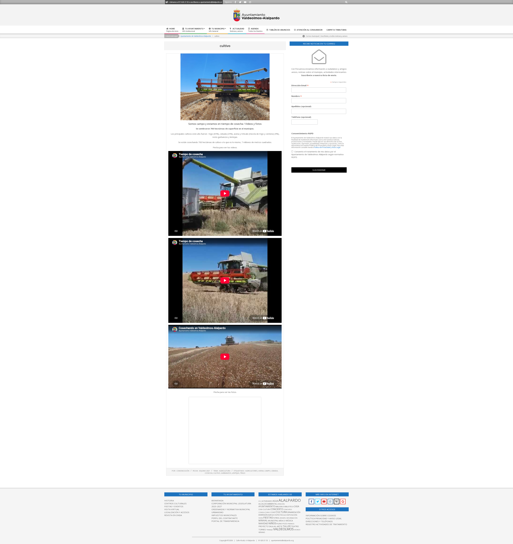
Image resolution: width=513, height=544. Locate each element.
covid (272, 512)
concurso (288, 509)
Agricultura (224, 471)
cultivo (216, 473)
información (291, 518)
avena (261, 471)
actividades (267, 501)
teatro (295, 526)
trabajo (269, 530)
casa (296, 506)
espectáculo (280, 515)
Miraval (263, 520)
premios (291, 524)
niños (272, 523)
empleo (271, 515)
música (289, 520)
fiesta (261, 518)
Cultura (281, 512)
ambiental (272, 504)
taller (287, 526)
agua (275, 500)
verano (262, 532)
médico (282, 520)
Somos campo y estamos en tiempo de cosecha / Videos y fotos (225, 123)
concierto (277, 509)
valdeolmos (283, 529)
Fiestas (268, 517)
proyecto (264, 526)
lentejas (235, 473)
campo (268, 471)
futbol (276, 518)
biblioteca (289, 506)
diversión (263, 515)
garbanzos (226, 473)
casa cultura (264, 509)
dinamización (293, 512)
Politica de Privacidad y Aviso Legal (327, 147)
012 (260, 501)
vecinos (297, 530)
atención (281, 504)
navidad (263, 523)
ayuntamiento (267, 506)
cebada (274, 471)
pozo (285, 524)
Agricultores (251, 471)
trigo (242, 473)
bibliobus (280, 506)
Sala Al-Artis (275, 526)
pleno (279, 523)
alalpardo (290, 500)
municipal (273, 520)
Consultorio (264, 512)
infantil (283, 518)
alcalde (263, 504)
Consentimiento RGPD (302, 133)
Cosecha (209, 473)
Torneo (262, 529)
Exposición (292, 515)
